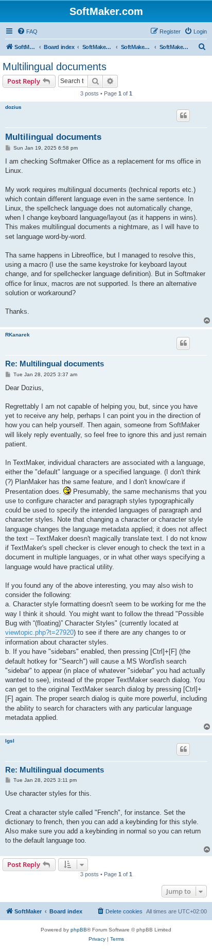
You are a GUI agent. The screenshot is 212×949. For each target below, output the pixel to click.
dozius (13, 107)
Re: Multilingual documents (54, 363)
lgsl (9, 741)
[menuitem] (27, 31)
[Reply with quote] (183, 115)
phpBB (78, 929)
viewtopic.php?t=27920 (39, 632)
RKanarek (17, 334)
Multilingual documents (55, 66)
